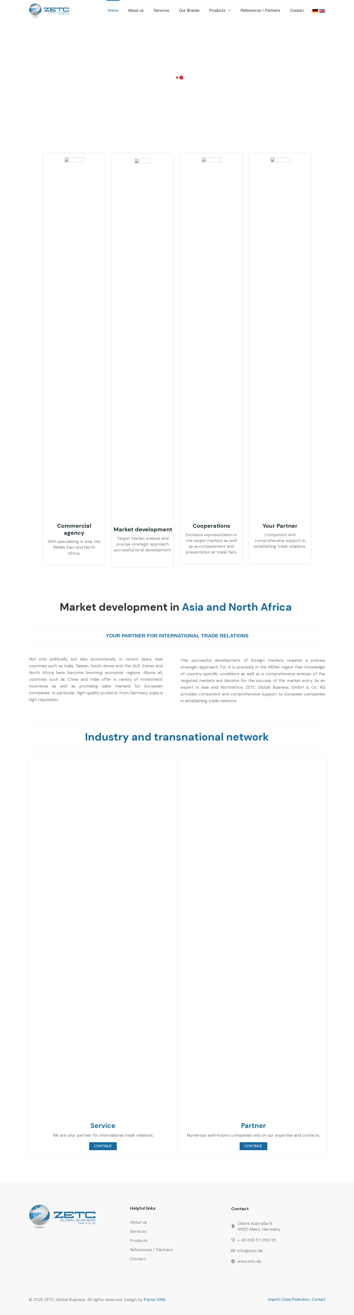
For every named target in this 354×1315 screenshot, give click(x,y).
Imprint (274, 1299)
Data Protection (295, 1299)
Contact (318, 1299)
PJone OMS (154, 1299)
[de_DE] (315, 10)
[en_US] (322, 10)
